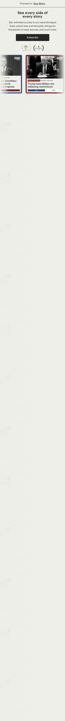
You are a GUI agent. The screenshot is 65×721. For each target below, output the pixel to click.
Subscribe (32, 37)
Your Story (39, 3)
